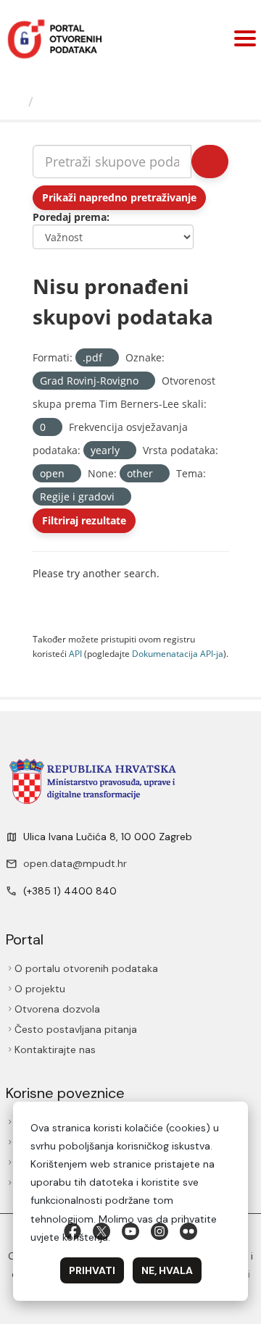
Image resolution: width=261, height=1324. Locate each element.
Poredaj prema (70, 217)
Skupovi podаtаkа (99, 101)
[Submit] (209, 161)
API (75, 653)
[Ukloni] (108, 358)
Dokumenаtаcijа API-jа (177, 653)
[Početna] (16, 101)
